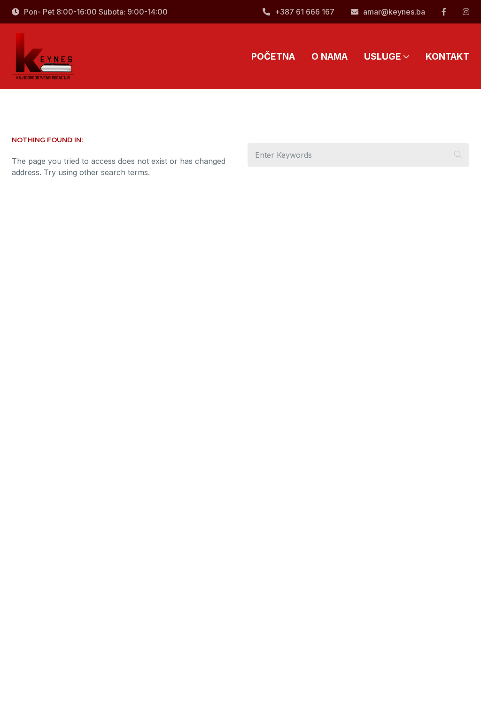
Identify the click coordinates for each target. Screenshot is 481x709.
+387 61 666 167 (304, 11)
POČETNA (273, 56)
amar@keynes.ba (394, 11)
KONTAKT (447, 56)
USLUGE (382, 56)
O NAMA (329, 56)
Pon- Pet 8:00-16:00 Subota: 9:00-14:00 (96, 11)
